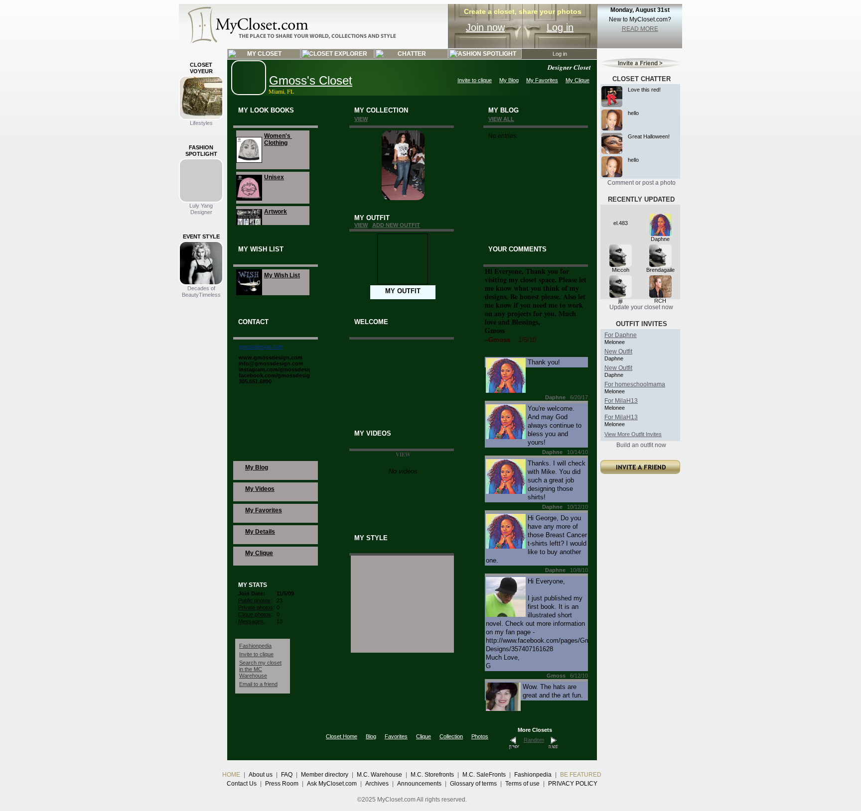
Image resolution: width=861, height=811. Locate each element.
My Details (260, 531)
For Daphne (620, 335)
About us (261, 774)
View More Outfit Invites (633, 434)
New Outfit (618, 351)
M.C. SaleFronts (484, 774)
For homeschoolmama (634, 384)
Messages (251, 621)
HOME (231, 774)
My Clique (577, 80)
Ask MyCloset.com (332, 783)
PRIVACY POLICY (572, 783)
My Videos (260, 488)
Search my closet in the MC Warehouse (260, 669)
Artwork (275, 211)
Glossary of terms (473, 783)
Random (534, 740)
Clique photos (254, 614)
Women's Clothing (278, 139)
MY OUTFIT (403, 291)
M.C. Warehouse (379, 774)
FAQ (286, 774)
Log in (560, 27)
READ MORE (640, 28)
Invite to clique (474, 80)
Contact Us (242, 783)
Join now (485, 27)
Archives (377, 783)
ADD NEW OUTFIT (396, 225)
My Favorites (542, 80)
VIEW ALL (501, 119)
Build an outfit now (641, 445)
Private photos (255, 607)
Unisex (274, 177)
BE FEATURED (580, 774)
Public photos (254, 600)
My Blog (509, 80)
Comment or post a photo (641, 182)
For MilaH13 (621, 400)
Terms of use (522, 783)
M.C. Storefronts (432, 774)
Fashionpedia (255, 646)
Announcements (419, 783)
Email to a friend (258, 684)
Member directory (324, 774)
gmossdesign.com (261, 346)
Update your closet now (641, 307)
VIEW (361, 119)
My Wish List (282, 275)
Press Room (281, 783)
